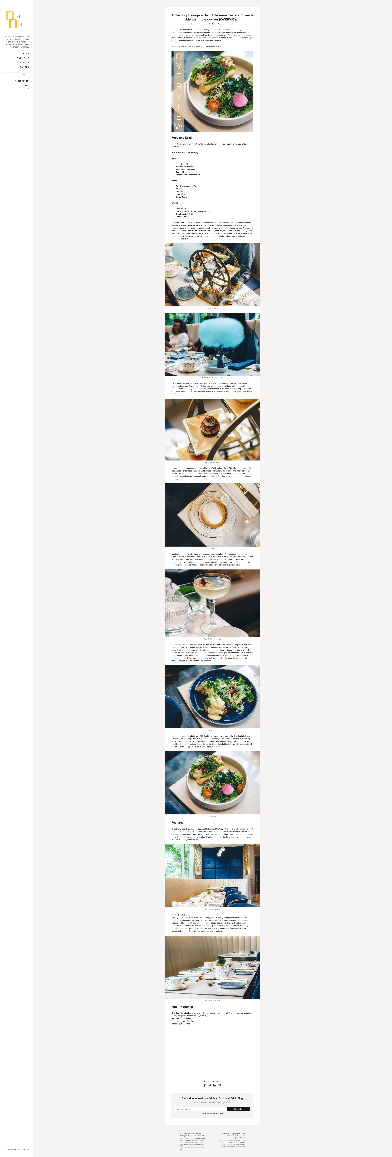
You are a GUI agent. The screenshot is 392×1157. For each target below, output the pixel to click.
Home (25, 53)
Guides (24, 67)
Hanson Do (194, 24)
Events (24, 62)
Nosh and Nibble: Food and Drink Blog (14, 1149)
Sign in (27, 88)
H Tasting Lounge (233, 35)
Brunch (214, 24)
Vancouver (221, 24)
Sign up (26, 85)
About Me (23, 58)
